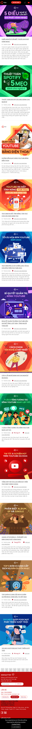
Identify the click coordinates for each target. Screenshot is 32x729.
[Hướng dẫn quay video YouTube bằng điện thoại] (16, 140)
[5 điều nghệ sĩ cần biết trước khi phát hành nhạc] (16, 21)
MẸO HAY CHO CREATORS (20, 44)
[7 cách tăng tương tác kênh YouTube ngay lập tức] (16, 409)
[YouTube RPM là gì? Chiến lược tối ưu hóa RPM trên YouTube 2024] (16, 247)
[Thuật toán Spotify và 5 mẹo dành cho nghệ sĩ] (16, 81)
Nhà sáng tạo (5, 697)
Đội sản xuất (15, 697)
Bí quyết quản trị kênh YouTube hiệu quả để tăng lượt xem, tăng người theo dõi (15, 323)
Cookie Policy (16, 724)
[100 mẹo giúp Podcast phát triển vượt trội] (16, 630)
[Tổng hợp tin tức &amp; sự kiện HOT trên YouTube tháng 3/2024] (16, 463)
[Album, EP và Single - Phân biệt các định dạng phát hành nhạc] (16, 518)
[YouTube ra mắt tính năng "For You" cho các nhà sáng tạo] (16, 195)
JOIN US (19, 684)
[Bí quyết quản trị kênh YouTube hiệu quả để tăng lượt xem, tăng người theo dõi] (16, 302)
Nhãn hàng (23, 697)
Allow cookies (16, 727)
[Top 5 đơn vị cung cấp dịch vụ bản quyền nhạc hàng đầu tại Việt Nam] (16, 576)
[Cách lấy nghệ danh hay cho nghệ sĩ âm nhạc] (16, 357)
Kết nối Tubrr (16, 2)
